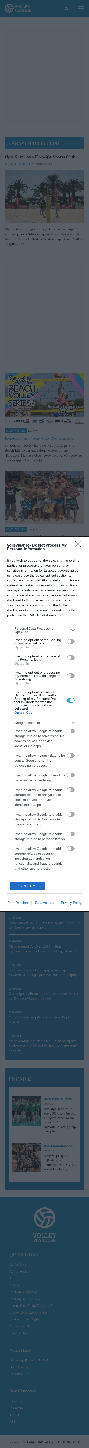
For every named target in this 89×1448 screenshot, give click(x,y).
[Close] (79, 545)
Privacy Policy (71, 903)
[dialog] (44, 724)
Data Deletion (17, 903)
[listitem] (44, 630)
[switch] (71, 641)
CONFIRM (27, 886)
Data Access (44, 903)
